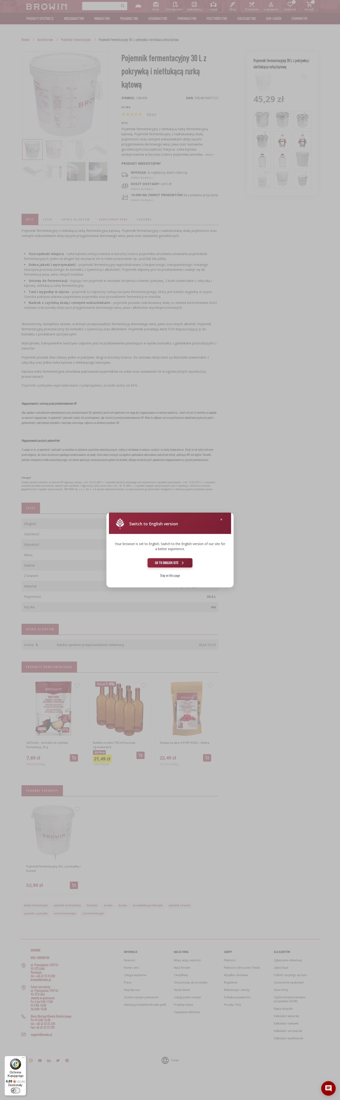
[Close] (221, 519)
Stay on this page (170, 575)
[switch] (15, 1090)
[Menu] (23, 1059)
